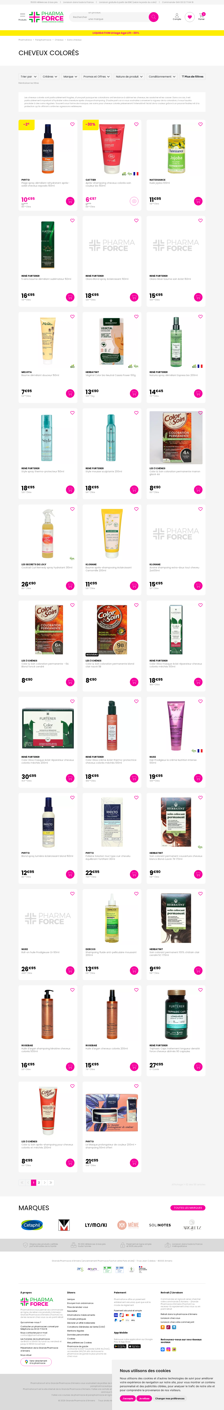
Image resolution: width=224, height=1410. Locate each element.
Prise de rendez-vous (77, 1307)
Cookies (71, 1338)
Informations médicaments (81, 1315)
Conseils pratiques (76, 1319)
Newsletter (72, 1311)
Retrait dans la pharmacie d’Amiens (179, 1314)
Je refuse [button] (144, 1398)
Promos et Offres (94, 76)
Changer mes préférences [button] (169, 1398)
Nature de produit (127, 76)
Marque (68, 76)
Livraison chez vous (170, 1318)
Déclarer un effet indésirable (81, 1323)
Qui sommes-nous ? (30, 1322)
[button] (23, 17)
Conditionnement (160, 76)
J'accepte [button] (127, 1398)
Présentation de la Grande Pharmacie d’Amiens (39, 1349)
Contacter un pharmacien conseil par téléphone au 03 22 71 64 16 (39, 1327)
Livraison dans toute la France (78, 2)
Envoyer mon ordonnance (80, 1303)
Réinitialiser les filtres (29, 83)
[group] (32, 1225)
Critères (48, 76)
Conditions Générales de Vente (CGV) (86, 1327)
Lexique (71, 1299)
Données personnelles (78, 1334)
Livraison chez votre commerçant (177, 1322)
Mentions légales (75, 1331)
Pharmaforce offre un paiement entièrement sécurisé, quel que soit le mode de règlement (132, 1302)
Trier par (27, 76)
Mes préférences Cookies (79, 1342)
